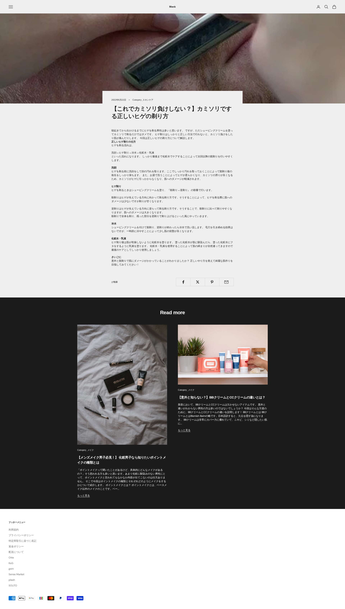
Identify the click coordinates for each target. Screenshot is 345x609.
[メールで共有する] (226, 282)
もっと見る (83, 495)
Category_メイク (85, 450)
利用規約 (14, 529)
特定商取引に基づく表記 (22, 540)
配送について (16, 552)
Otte (11, 557)
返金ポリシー (16, 546)
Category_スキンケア (142, 100)
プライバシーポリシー (21, 535)
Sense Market (16, 574)
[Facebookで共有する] (183, 282)
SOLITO (13, 585)
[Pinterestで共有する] (212, 282)
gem (11, 568)
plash (12, 579)
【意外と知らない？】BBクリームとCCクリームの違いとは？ (221, 397)
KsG (11, 563)
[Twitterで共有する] (197, 282)
